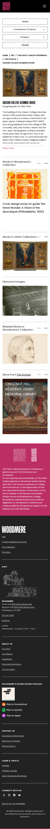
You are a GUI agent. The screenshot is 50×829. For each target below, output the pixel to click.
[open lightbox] (25, 82)
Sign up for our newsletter (13, 804)
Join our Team (8, 669)
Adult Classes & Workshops (14, 776)
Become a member (11, 741)
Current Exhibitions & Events (14, 542)
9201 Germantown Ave (22, 604)
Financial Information (11, 664)
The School (10, 59)
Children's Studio (9, 771)
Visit (4, 537)
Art (13, 55)
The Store (6, 552)
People (25, 45)
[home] (22, 6)
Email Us (5, 620)
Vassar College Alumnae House (18, 63)
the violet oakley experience (32, 55)
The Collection (8, 547)
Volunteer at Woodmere (13, 736)
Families (5, 766)
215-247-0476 (8, 615)
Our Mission (7, 654)
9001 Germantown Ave (24, 607)
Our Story (6, 649)
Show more (8, 148)
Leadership (7, 659)
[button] (44, 6)
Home (25, 21)
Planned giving (8, 746)
